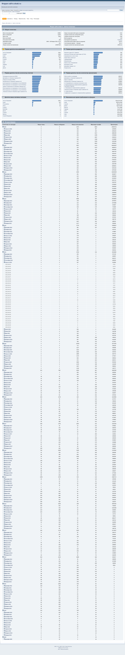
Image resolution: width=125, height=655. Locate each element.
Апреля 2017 (8, 442)
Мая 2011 (7, 600)
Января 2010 (8, 635)
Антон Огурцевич (7, 52)
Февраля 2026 (8, 141)
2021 (5, 252)
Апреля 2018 (8, 415)
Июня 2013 (8, 544)
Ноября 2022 (8, 229)
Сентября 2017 (9, 432)
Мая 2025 (7, 161)
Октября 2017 (8, 430)
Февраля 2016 (8, 473)
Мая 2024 (7, 188)
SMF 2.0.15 (56, 646)
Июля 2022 (8, 237)
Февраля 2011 (8, 606)
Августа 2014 (8, 514)
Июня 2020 (8, 358)
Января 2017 (8, 448)
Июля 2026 (8, 131)
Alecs (4, 61)
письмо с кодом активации (13, 11)
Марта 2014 (8, 524)
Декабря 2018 (8, 399)
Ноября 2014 (8, 507)
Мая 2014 (7, 520)
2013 (5, 530)
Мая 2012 (7, 573)
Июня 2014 (8, 518)
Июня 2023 (8, 213)
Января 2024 (8, 196)
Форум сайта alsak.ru (11, 4)
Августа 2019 (8, 380)
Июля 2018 (8, 409)
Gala (4, 62)
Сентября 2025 (9, 153)
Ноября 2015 (8, 481)
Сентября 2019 (9, 378)
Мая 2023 (7, 215)
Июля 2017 (8, 436)
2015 (5, 477)
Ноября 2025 (8, 149)
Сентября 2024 (9, 180)
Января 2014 (8, 528)
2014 (5, 503)
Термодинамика (68, 59)
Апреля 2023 (8, 217)
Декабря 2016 (8, 452)
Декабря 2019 (8, 372)
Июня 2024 (8, 186)
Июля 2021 (8, 329)
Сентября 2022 (9, 233)
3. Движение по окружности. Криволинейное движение (77, 93)
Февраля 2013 (8, 553)
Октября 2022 (8, 231)
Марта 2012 (8, 577)
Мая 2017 (7, 440)
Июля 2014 (8, 516)
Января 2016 (8, 475)
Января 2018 (8, 421)
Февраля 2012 (8, 579)
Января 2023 (8, 223)
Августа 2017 (8, 434)
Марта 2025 (8, 166)
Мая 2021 (7, 333)
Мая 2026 (7, 135)
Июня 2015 (8, 491)
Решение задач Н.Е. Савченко (71, 52)
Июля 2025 (8, 157)
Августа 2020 (8, 354)
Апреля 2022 (8, 244)
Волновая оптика (68, 64)
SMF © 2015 (62, 646)
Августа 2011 (8, 594)
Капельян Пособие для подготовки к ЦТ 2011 (75, 54)
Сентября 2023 (9, 207)
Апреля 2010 (8, 629)
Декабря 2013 (8, 532)
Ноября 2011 (8, 588)
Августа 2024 (8, 182)
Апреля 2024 (8, 190)
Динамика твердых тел (69, 66)
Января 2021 (8, 341)
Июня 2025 (8, 159)
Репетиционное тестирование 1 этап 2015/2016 (14, 90)
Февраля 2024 (8, 194)
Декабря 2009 (8, 639)
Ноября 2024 (8, 176)
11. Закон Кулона (68, 91)
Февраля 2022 (8, 248)
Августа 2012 (8, 567)
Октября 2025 (8, 151)
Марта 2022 (8, 246)
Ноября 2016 (8, 454)
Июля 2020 (8, 356)
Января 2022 (8, 250)
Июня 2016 (8, 464)
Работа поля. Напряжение (70, 62)
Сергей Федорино (7, 116)
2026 (5, 127)
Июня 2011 (8, 598)
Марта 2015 (8, 497)
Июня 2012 (8, 571)
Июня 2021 (8, 331)
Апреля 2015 (8, 495)
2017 (5, 423)
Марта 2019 (8, 391)
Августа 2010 (8, 620)
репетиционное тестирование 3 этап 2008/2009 (14, 83)
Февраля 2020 (8, 366)
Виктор (4, 57)
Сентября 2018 (9, 405)
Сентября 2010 (9, 618)
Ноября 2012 (8, 561)
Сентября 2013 (9, 538)
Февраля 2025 (8, 168)
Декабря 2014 (8, 505)
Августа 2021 (8, 262)
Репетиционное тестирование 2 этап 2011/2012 (14, 88)
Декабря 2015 (8, 479)
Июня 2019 (8, 384)
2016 (5, 450)
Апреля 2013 (8, 548)
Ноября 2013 (8, 534)
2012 (5, 557)
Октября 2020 (8, 349)
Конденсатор (67, 67)
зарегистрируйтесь (29, 10)
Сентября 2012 (9, 565)
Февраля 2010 (8, 633)
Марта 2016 (8, 471)
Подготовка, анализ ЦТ (70, 57)
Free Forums (65, 647)
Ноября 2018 (8, 401)
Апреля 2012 (8, 575)
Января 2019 (8, 395)
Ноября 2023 (8, 202)
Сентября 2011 (9, 592)
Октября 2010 (8, 616)
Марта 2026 (8, 139)
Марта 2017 (8, 444)
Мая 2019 (7, 386)
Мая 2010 (7, 627)
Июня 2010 (8, 625)
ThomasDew (6, 104)
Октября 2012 (8, 563)
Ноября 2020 (8, 347)
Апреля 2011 (8, 602)
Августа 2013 (8, 540)
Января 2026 (8, 143)
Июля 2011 (8, 596)
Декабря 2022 (8, 227)
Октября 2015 (8, 483)
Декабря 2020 (8, 345)
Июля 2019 (8, 382)
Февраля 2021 (8, 339)
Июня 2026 (8, 133)
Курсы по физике (68, 79)
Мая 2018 (7, 413)
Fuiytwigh (120, 39)
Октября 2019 (8, 376)
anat (4, 66)
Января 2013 (8, 555)
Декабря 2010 (8, 612)
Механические (67, 61)
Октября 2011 (8, 590)
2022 (5, 225)
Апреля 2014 (8, 522)
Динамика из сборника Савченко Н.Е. (12, 78)
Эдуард (5, 64)
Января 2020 (8, 368)
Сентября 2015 (9, 485)
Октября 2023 (8, 205)
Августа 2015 (8, 487)
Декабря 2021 (8, 254)
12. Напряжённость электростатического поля (75, 83)
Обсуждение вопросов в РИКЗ (10, 76)
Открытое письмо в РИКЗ (9, 79)
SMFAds (60, 647)
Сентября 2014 (9, 512)
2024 (5, 172)
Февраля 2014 (8, 526)
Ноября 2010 (8, 614)
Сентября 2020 (9, 351)
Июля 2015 (8, 489)
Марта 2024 (8, 192)
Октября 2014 (8, 510)
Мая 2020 (7, 360)
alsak (4, 56)
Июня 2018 (8, 411)
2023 (5, 198)
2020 (5, 343)
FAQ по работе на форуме (70, 76)
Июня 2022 (8, 239)
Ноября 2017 (8, 427)
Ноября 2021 (8, 256)
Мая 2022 (7, 241)
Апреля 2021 (8, 335)
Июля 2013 (8, 542)
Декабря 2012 (8, 559)
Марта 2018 (8, 417)
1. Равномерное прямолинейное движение (74, 87)
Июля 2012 (8, 569)
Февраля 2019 (8, 393)
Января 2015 (8, 501)
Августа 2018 (8, 407)
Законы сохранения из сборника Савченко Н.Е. (14, 86)
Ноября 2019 (8, 374)
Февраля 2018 (8, 419)
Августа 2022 (8, 235)
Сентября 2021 (9, 260)
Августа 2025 (8, 155)
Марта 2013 (8, 551)
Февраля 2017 (8, 446)
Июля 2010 (8, 622)
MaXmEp (5, 109)
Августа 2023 (8, 209)
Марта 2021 (8, 337)
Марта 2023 (8, 219)
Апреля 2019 (8, 388)
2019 (5, 370)
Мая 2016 (7, 466)
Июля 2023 (8, 211)
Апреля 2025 (8, 163)
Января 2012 (8, 581)
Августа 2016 (8, 460)
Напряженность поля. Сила (71, 56)
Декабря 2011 (8, 585)
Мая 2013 (7, 546)
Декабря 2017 (8, 425)
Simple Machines (68, 646)
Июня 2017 (8, 438)
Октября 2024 (8, 178)
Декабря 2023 (8, 200)
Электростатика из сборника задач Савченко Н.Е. (15, 91)
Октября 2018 (8, 403)
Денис (4, 67)
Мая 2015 (7, 493)
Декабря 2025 (8, 147)
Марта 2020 (8, 364)
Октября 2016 (8, 456)
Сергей (4, 54)
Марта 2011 (8, 604)
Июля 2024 (8, 184)
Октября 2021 (8, 258)
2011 (5, 583)
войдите (21, 10)
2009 (5, 637)
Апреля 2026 (8, 137)
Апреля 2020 (8, 362)
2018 (5, 397)
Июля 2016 (8, 462)
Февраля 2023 (8, 221)
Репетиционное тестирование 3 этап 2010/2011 (14, 84)
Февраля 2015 (8, 499)
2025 (5, 145)
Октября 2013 (8, 536)
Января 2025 (8, 170)
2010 (5, 610)
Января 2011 (8, 608)
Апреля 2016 (8, 468)
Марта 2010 (8, 631)
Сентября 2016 (9, 458)
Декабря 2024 (8, 174)
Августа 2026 (8, 129)
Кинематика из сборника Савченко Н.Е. (12, 81)
